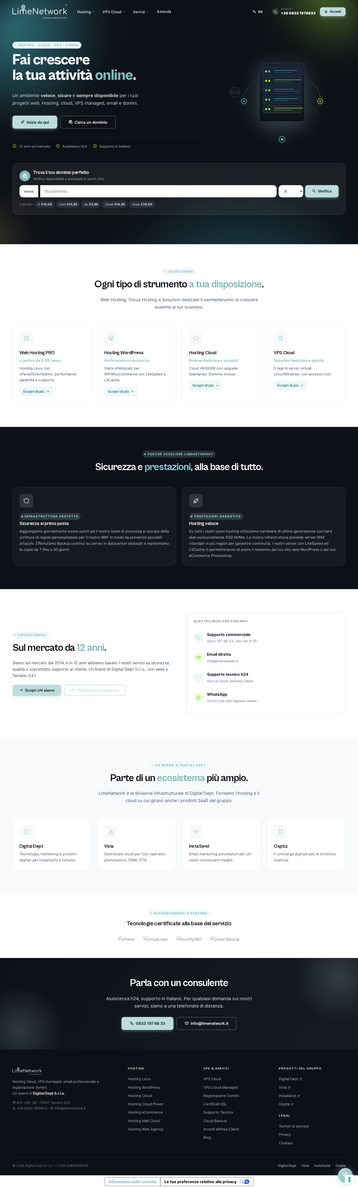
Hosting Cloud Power (146, 1104)
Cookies (286, 1143)
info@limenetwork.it (209, 1023)
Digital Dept (289, 1079)
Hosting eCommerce (145, 1112)
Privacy (285, 1134)
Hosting (84, 12)
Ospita (285, 1104)
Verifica (325, 191)
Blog (207, 1137)
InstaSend (288, 1096)
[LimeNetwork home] (39, 11)
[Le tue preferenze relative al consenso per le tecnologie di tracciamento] (349, 1179)
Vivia (283, 1087)
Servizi (139, 12)
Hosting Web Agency (145, 1129)
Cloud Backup (215, 1121)
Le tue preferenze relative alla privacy (200, 1181)
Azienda (164, 11)
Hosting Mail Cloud (144, 1121)
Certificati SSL (215, 1104)
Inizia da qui (38, 122)
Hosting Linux (139, 1079)
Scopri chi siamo (40, 690)
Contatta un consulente (98, 690)
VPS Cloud (112, 12)
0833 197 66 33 (150, 1023)
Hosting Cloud (140, 1096)
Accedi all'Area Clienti (221, 1129)
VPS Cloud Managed (220, 1087)
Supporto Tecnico (218, 1112)
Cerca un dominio (91, 122)
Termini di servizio (294, 1126)
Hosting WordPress (144, 1087)
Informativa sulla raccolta (132, 1181)
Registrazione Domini (221, 1096)
